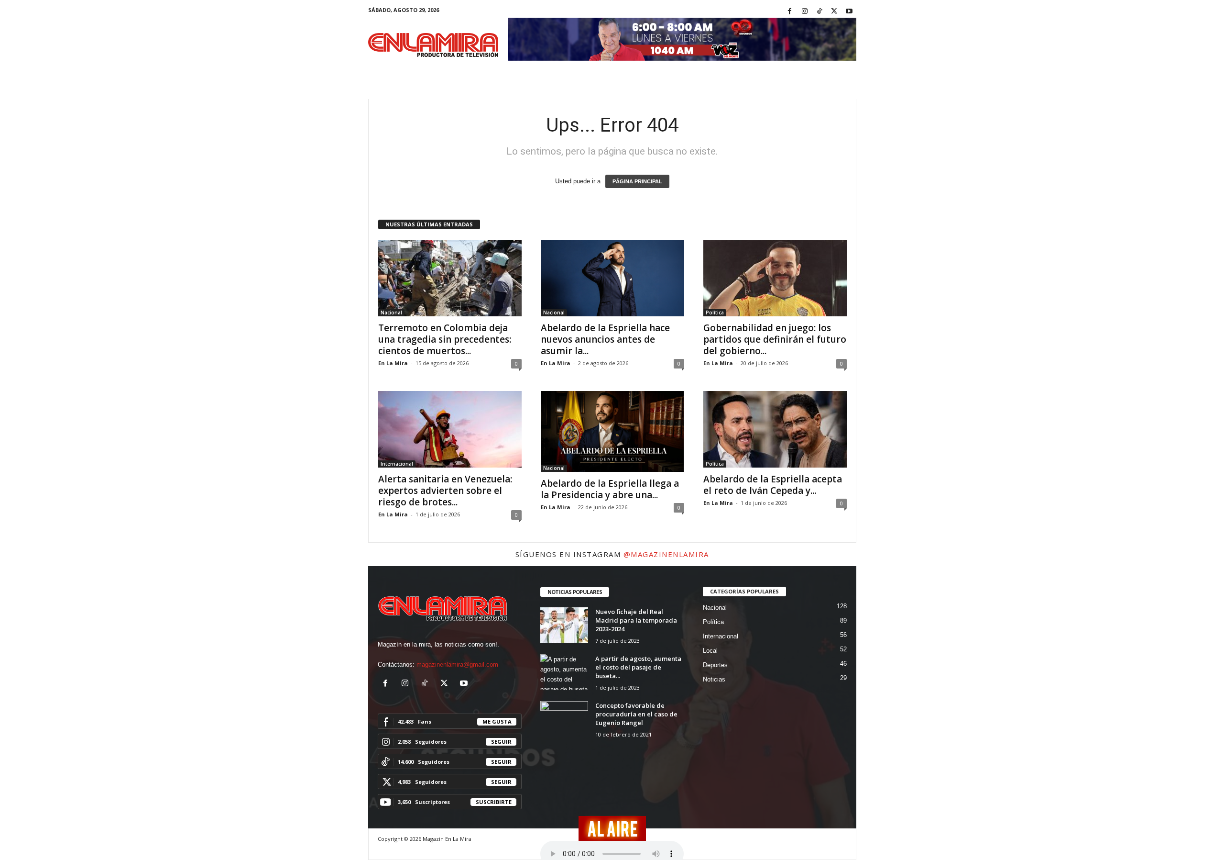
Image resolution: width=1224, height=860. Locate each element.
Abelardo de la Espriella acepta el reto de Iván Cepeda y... (772, 485)
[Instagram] (804, 12)
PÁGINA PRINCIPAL (637, 181)
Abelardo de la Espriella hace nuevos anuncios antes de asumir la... (605, 339)
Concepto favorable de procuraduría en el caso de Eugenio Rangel (636, 714)
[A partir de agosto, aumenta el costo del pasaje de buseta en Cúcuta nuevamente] (564, 672)
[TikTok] (819, 12)
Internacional (397, 463)
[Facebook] (790, 12)
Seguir (501, 741)
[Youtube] (849, 12)
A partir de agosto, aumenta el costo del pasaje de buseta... (638, 667)
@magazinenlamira (666, 554)
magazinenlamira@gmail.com (457, 664)
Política (715, 312)
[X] (834, 12)
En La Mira (393, 363)
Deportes (715, 665)
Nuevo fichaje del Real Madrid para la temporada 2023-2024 (636, 620)
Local (710, 650)
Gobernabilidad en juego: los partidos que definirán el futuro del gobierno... (774, 339)
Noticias (714, 679)
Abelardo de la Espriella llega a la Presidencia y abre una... (610, 489)
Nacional (391, 312)
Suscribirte (494, 801)
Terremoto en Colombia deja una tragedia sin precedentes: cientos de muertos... (444, 339)
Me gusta (497, 721)
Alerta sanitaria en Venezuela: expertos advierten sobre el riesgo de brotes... (445, 490)
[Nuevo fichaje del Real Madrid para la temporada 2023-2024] (564, 625)
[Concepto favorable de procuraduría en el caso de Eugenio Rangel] (564, 719)
